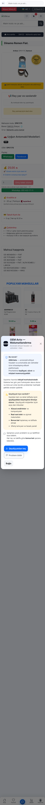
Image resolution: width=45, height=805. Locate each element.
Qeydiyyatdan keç (17, 448)
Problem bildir (15, 455)
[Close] (40, 344)
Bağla (8, 463)
